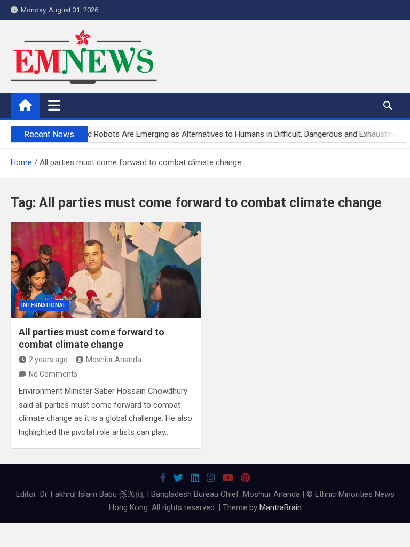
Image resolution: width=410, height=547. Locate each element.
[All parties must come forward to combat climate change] (106, 270)
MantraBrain (280, 507)
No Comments (53, 374)
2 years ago (48, 359)
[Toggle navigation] (54, 105)
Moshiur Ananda (113, 359)
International (43, 305)
